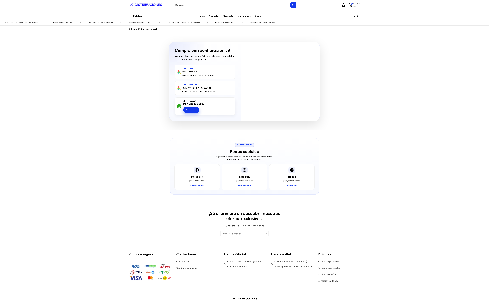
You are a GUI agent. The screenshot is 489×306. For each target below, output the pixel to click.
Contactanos (186, 254)
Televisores (243, 16)
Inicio (132, 29)
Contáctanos (183, 261)
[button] (244, 16)
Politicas (324, 254)
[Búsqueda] (293, 5)
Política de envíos (327, 274)
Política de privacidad (329, 261)
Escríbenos (191, 110)
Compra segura (141, 254)
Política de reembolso (329, 268)
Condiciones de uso (186, 268)
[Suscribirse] (265, 234)
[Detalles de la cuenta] (343, 5)
